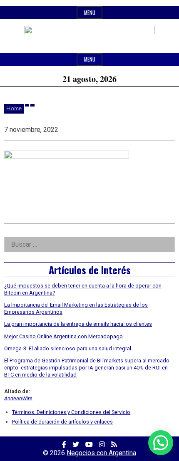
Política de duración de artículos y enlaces (62, 422)
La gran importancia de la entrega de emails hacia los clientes (78, 324)
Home (14, 109)
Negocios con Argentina (101, 453)
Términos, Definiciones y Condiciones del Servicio (71, 412)
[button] (160, 442)
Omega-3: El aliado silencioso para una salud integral (67, 348)
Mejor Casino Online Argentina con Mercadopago (63, 336)
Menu (89, 13)
